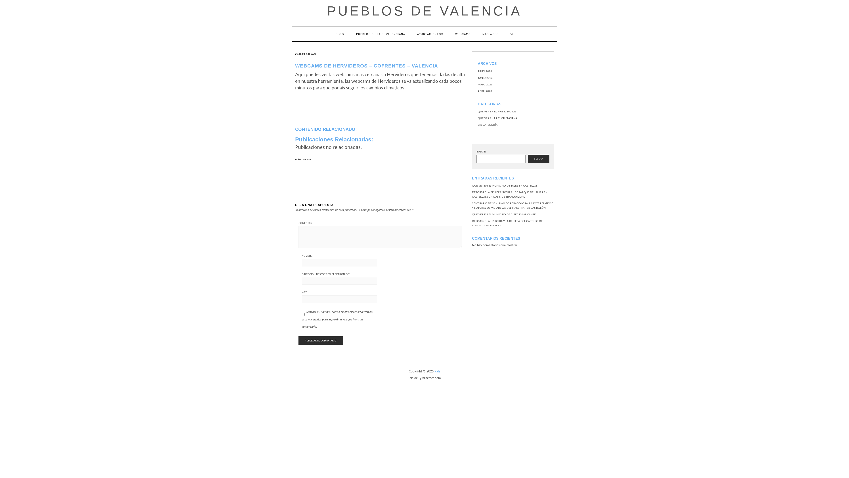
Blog (340, 34)
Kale (437, 371)
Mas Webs (490, 34)
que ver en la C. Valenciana (497, 118)
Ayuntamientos (430, 34)
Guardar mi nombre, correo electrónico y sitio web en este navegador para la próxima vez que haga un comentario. (337, 319)
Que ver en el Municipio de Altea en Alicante (504, 214)
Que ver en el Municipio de (497, 111)
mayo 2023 (485, 84)
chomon (307, 159)
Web (304, 292)
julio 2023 (485, 71)
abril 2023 (485, 91)
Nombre (307, 255)
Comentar (305, 223)
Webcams (462, 34)
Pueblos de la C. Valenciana (380, 34)
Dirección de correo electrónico (326, 274)
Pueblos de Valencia (424, 11)
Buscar (481, 151)
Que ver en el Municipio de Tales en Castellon (505, 185)
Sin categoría (487, 124)
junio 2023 (485, 78)
